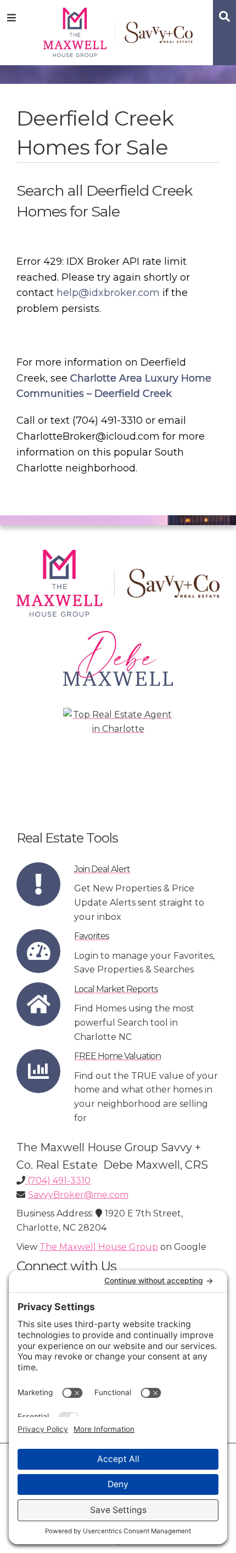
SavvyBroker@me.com (78, 1195)
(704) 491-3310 (58, 1180)
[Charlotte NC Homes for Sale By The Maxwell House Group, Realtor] (118, 30)
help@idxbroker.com (108, 293)
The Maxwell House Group (99, 1247)
